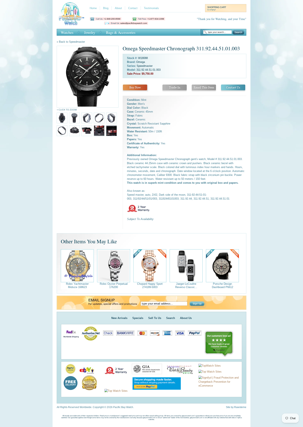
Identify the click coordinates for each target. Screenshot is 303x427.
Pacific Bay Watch (71, 13)
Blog (105, 8)
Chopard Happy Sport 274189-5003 (150, 285)
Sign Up (197, 304)
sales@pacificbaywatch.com (133, 23)
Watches (67, 32)
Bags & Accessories (120, 32)
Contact (132, 8)
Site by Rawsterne (236, 407)
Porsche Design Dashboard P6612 (222, 285)
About (118, 8)
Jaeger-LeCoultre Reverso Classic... (186, 285)
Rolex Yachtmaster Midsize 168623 (77, 285)
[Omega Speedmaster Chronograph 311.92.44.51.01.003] (88, 77)
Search (238, 32)
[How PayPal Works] (154, 390)
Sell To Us (154, 318)
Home (93, 8)
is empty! (211, 9)
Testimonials (151, 8)
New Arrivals (119, 318)
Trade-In (174, 88)
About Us (186, 318)
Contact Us (233, 88)
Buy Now (135, 88)
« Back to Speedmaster (71, 41)
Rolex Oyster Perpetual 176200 (114, 285)
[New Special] (149, 265)
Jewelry (89, 32)
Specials (137, 318)
